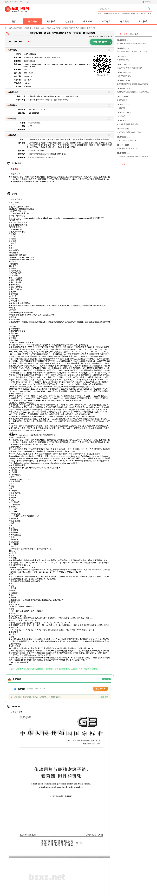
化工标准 (87, 21)
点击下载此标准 (102, 42)
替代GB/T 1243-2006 (36, 110)
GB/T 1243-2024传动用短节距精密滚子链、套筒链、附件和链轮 (71, 28)
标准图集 (124, 21)
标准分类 (28, 28)
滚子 (42, 157)
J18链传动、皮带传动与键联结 (56, 100)
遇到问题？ (104, 697)
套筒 (46, 157)
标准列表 (32, 21)
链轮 (53, 157)
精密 (38, 157)
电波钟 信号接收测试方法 (130, 13)
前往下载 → (100, 689)
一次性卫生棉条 (146, 13)
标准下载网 (33, 12)
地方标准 (69, 21)
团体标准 (142, 21)
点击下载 (14, 169)
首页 (14, 21)
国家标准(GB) (39, 28)
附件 (50, 157)
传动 (30, 157)
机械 (30, 100)
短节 (34, 157)
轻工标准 (106, 21)
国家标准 (50, 21)
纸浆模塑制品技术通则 (111, 13)
